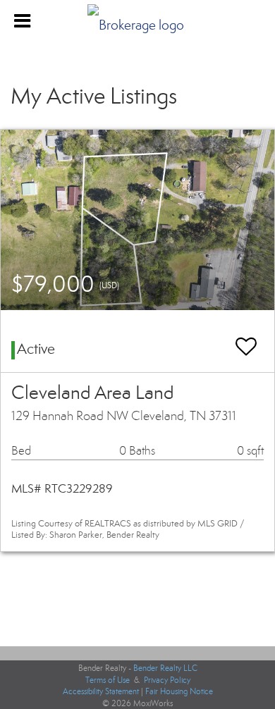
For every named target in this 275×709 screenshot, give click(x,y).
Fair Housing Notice (179, 691)
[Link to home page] (137, 21)
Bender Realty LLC (165, 668)
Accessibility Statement (101, 691)
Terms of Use (107, 680)
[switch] (246, 340)
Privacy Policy (167, 680)
